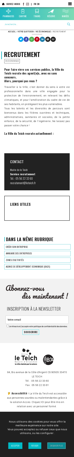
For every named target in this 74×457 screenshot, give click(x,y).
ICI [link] (42, 402)
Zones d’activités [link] (15, 260)
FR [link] (35, 4)
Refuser (34, 445)
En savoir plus (56, 445)
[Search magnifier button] (68, 24)
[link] (3, 4)
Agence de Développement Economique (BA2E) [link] (28, 266)
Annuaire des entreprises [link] (19, 253)
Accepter (15, 445)
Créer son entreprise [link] (17, 246)
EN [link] (38, 4)
